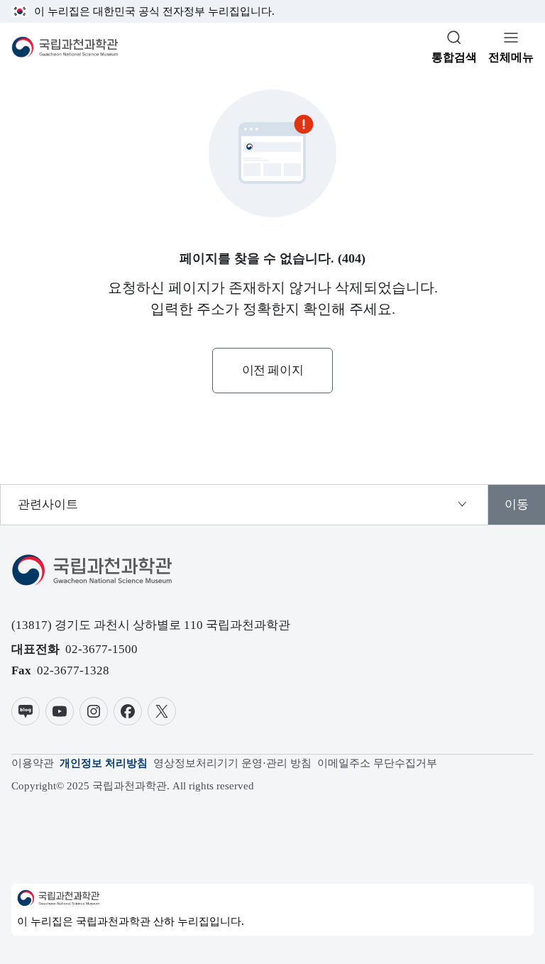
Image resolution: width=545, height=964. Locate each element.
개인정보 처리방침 (104, 763)
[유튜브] (59, 711)
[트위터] (162, 711)
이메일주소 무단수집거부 (377, 763)
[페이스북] (128, 711)
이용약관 (32, 763)
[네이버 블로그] (25, 711)
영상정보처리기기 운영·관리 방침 (232, 763)
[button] (272, 370)
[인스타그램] (93, 711)
